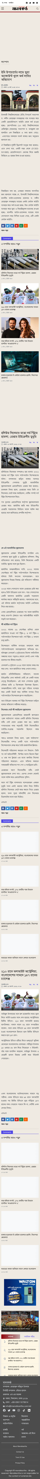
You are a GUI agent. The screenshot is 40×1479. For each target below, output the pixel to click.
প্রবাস (23, 1437)
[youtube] (33, 3)
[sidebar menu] (2, 8)
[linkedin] (29, 1410)
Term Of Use (20, 1457)
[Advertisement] (20, 37)
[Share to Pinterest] (17, 226)
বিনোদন (24, 1416)
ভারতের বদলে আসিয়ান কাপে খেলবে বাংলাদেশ (18, 958)
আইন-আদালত (9, 1437)
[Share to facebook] (3, 226)
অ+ (30, 85)
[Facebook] (4, 1410)
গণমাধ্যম (25, 1423)
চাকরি (5, 1429)
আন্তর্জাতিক (25, 1420)
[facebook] (26, 3)
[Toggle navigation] (37, 8)
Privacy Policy (20, 1463)
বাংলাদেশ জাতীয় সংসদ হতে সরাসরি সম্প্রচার (16, 1329)
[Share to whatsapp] (21, 226)
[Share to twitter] (8, 226)
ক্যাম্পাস (5, 61)
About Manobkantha (20, 1446)
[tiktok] (24, 1410)
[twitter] (30, 3)
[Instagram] (18, 1410)
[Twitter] (9, 1410)
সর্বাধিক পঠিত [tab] (29, 1336)
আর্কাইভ (11, 3)
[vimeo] (37, 3)
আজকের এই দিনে (28, 1433)
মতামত (6, 1433)
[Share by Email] (26, 226)
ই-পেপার (4, 3)
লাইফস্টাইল (8, 1423)
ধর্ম (22, 1429)
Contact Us (20, 1452)
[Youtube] (14, 1410)
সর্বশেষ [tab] (10, 1336)
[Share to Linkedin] (12, 226)
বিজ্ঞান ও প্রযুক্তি (9, 1416)
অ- (34, 85)
